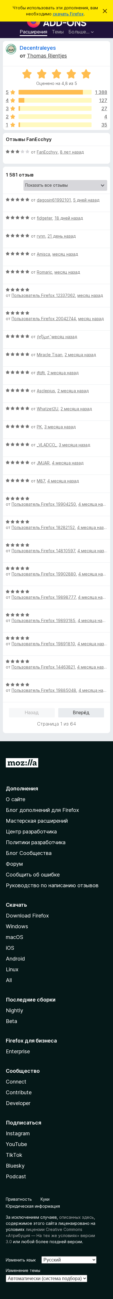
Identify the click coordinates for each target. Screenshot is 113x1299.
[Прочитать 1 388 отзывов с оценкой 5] (55, 92)
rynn (41, 236)
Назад (32, 712)
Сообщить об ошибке (33, 875)
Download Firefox (27, 916)
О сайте (15, 799)
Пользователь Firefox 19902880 (44, 573)
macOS (14, 937)
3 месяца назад (60, 426)
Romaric (44, 272)
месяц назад (65, 254)
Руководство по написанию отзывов (52, 885)
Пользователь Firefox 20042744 (44, 318)
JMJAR (43, 462)
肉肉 (41, 372)
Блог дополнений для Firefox (42, 810)
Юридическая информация (33, 1206)
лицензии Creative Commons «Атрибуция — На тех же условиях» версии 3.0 (50, 1235)
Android (15, 959)
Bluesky (15, 1166)
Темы (58, 32)
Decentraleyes (38, 48)
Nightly (14, 1010)
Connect (16, 1082)
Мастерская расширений (37, 821)
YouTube (16, 1144)
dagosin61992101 (54, 199)
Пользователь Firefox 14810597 (43, 550)
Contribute (19, 1092)
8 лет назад (72, 151)
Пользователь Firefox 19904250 (44, 504)
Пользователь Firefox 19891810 (43, 643)
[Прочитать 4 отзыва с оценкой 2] (55, 116)
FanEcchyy (47, 151)
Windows (17, 926)
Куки (45, 1199)
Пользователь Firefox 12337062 (43, 295)
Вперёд (81, 712)
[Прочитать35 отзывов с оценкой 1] (55, 124)
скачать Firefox (68, 13)
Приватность (19, 1199)
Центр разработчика (31, 831)
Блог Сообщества (29, 853)
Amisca (43, 254)
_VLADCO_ (47, 444)
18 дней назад (68, 217)
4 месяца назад (67, 462)
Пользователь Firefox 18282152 (43, 527)
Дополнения (22, 788)
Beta (11, 1021)
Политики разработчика (35, 842)
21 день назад (62, 236)
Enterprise (18, 1051)
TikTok (14, 1155)
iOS (10, 948)
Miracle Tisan (49, 354)
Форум (14, 864)
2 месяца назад (80, 354)
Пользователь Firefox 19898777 (44, 597)
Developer (18, 1103)
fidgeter (44, 217)
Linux (12, 969)
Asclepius (46, 390)
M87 (41, 480)
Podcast (16, 1176)
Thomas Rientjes (47, 56)
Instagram (18, 1133)
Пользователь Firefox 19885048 (44, 690)
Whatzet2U (47, 408)
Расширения (33, 32)
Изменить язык (21, 1259)
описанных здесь (76, 1217)
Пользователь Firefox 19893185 (43, 620)
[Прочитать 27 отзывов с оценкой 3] (55, 108)
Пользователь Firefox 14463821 (43, 666)
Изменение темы (23, 1270)
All (9, 980)
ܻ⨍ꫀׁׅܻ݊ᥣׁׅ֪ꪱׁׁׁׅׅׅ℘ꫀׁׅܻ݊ (43, 336)
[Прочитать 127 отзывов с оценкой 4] (55, 100)
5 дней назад (86, 199)
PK (39, 426)
